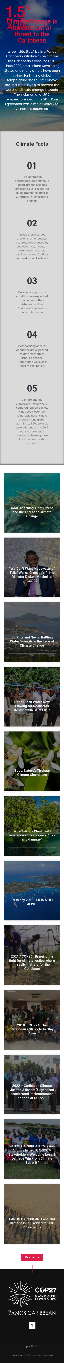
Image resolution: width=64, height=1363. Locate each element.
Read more (32, 1257)
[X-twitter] (32, 1325)
